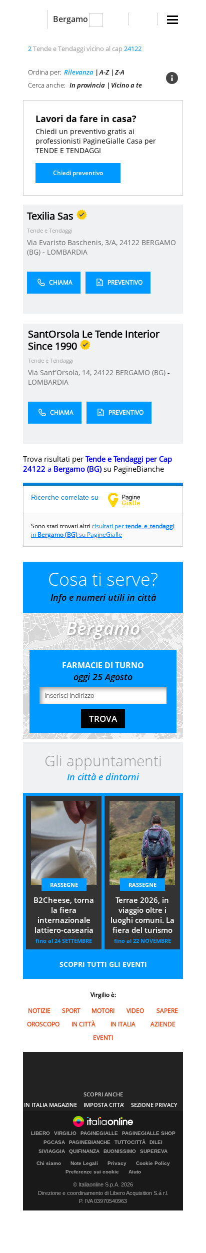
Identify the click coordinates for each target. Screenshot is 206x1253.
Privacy (117, 1163)
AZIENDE (163, 1024)
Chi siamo (48, 1163)
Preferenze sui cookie (92, 1171)
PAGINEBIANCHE (89, 1142)
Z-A (119, 72)
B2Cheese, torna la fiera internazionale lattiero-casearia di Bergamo (64, 916)
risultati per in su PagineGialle (102, 530)
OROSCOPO (43, 1024)
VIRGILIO (65, 1133)
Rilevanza (79, 72)
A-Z (104, 72)
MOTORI (103, 1010)
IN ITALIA (123, 1024)
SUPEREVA (154, 1151)
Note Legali (84, 1163)
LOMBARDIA (67, 252)
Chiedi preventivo (78, 173)
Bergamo (70, 19)
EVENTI (103, 1037)
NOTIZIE (39, 1010)
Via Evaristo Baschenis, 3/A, (73, 242)
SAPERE (167, 1010)
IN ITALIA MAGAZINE (50, 1104)
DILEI (156, 1142)
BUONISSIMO (120, 1151)
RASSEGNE (64, 884)
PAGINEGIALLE (99, 1133)
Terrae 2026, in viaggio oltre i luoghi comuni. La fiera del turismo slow (142, 916)
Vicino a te (126, 85)
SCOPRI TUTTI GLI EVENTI (103, 964)
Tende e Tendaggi (49, 230)
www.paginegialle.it (131, 499)
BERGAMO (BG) (142, 372)
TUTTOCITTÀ (130, 1142)
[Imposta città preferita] (35, 19)
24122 (130, 242)
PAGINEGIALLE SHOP (149, 1133)
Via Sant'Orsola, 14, (61, 372)
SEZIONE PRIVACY (154, 1104)
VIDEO (135, 1010)
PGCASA (54, 1142)
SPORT (71, 1010)
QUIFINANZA (84, 1151)
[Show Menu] (172, 20)
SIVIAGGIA (51, 1151)
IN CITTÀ (84, 1024)
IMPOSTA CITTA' (104, 1104)
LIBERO (40, 1133)
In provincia (87, 85)
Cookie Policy (153, 1163)
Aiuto (134, 1171)
